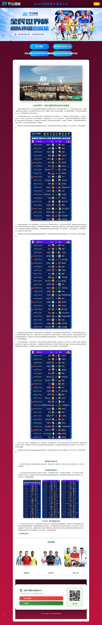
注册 (97, 4)
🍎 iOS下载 (25, 603)
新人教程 (39, 46)
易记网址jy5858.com (62, 46)
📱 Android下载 (26, 598)
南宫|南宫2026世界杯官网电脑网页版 (62, 53)
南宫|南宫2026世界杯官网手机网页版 (39, 53)
